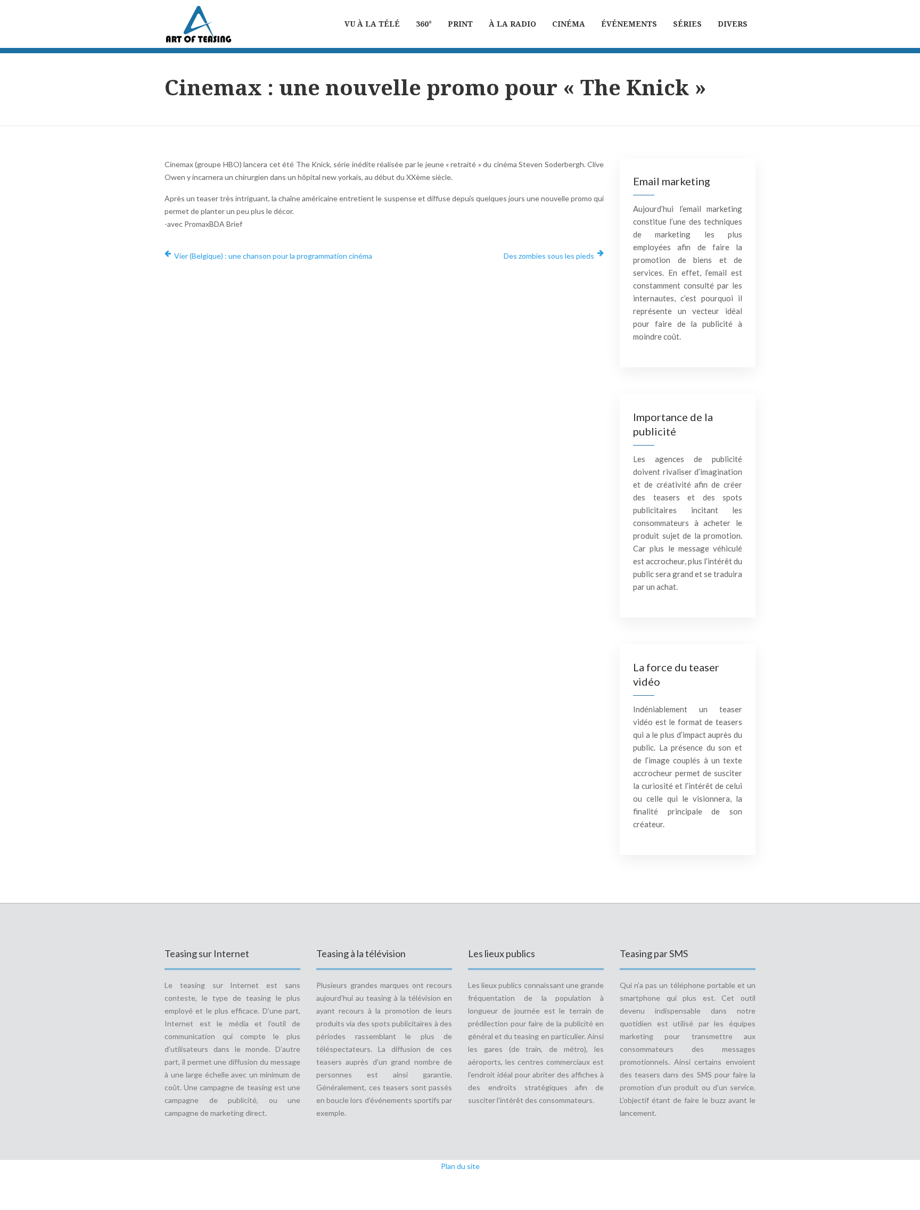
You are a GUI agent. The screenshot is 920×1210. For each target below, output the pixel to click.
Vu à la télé (372, 24)
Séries (687, 24)
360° (424, 24)
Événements (629, 24)
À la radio (512, 24)
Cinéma (568, 24)
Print (460, 24)
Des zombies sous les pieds (549, 255)
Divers (733, 24)
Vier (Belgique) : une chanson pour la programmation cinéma (273, 255)
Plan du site (460, 1166)
